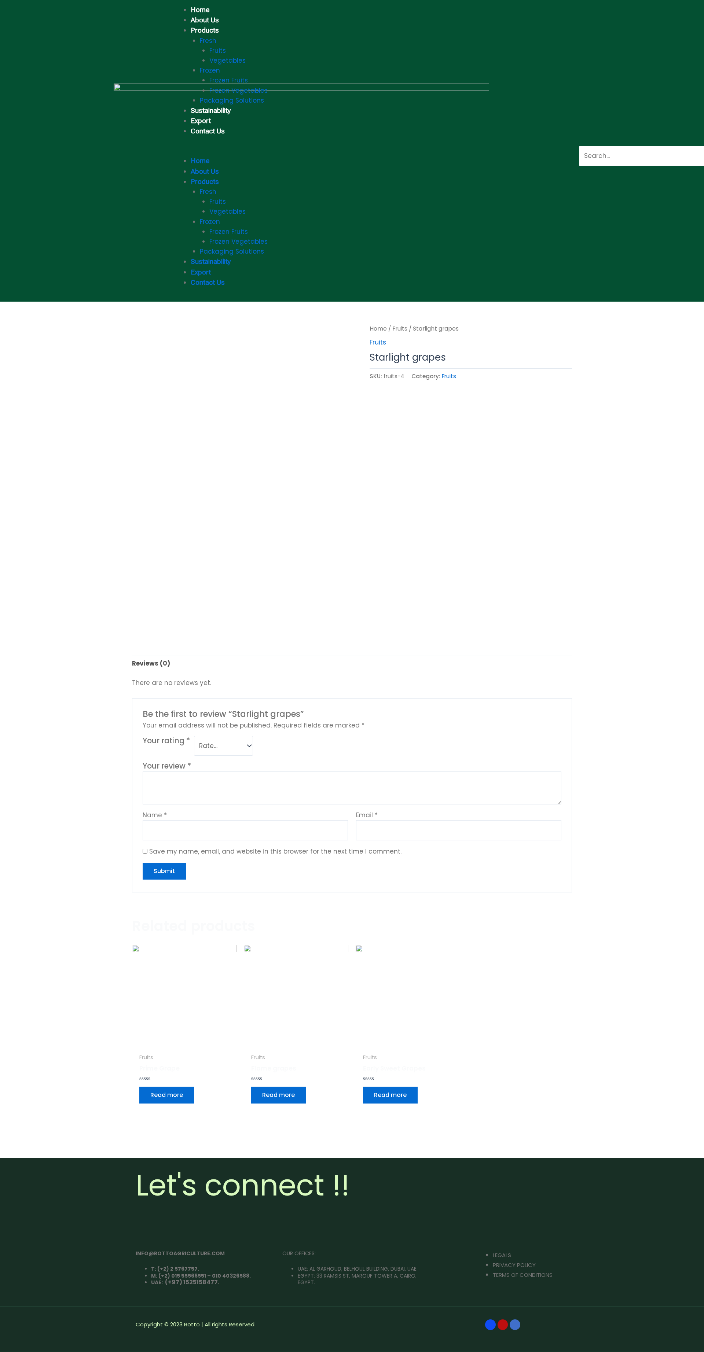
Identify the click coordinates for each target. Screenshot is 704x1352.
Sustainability (211, 110)
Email (367, 815)
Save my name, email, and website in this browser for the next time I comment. (275, 851)
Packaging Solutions (232, 100)
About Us (205, 20)
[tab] (151, 664)
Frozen (210, 70)
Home (200, 9)
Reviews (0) (151, 663)
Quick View (184, 1041)
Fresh (208, 40)
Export (201, 121)
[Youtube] (503, 1324)
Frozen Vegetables (238, 90)
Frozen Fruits (228, 80)
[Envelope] (515, 1324)
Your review (167, 766)
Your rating (166, 741)
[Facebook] (490, 1324)
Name (155, 815)
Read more (166, 1095)
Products (205, 30)
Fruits (217, 50)
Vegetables (227, 60)
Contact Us (208, 131)
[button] (361, 151)
